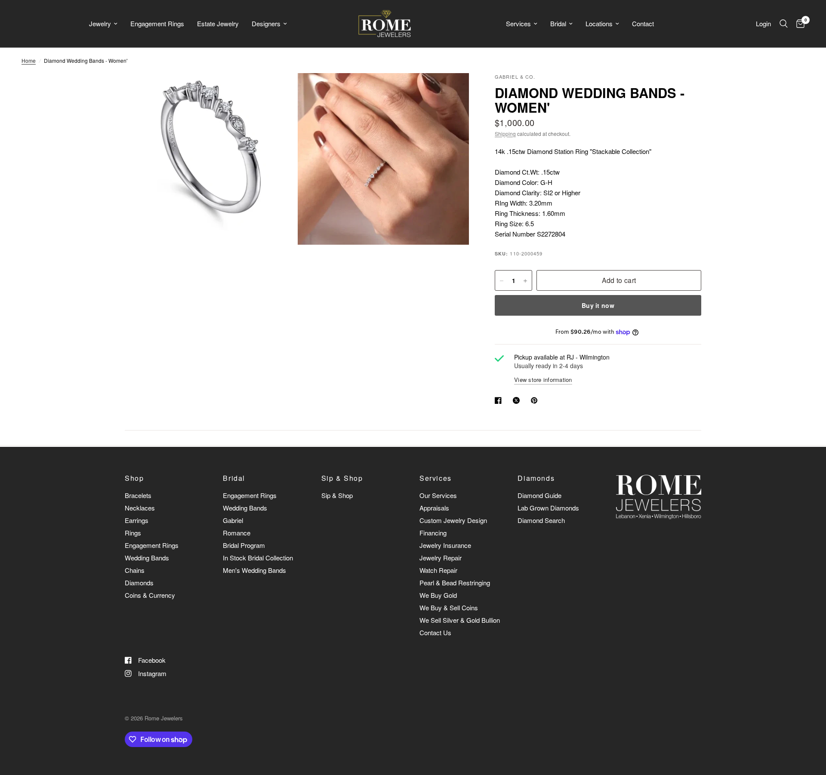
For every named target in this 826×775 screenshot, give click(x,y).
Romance (236, 532)
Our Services (438, 495)
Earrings (136, 520)
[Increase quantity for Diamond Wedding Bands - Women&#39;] (525, 281)
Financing (433, 532)
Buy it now (598, 305)
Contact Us (435, 632)
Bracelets (138, 495)
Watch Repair (438, 570)
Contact (643, 23)
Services (518, 23)
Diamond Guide (539, 495)
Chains (135, 570)
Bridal (558, 23)
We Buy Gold (438, 595)
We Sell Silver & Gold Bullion (459, 619)
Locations (599, 23)
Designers (266, 23)
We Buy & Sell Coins (448, 607)
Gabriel (233, 520)
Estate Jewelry (218, 23)
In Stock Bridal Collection (258, 557)
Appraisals (434, 507)
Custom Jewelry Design (453, 520)
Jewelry (100, 23)
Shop (134, 478)
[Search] (783, 23)
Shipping (505, 133)
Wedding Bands (147, 557)
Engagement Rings (157, 23)
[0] (798, 23)
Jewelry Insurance (445, 545)
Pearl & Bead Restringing (454, 582)
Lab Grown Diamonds (548, 507)
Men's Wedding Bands (254, 570)
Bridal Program (244, 545)
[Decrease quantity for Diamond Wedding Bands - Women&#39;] (501, 281)
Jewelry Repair (440, 557)
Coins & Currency (150, 595)
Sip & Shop (342, 478)
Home (29, 60)
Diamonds (139, 582)
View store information (543, 379)
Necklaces (140, 507)
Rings (133, 532)
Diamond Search (541, 520)
